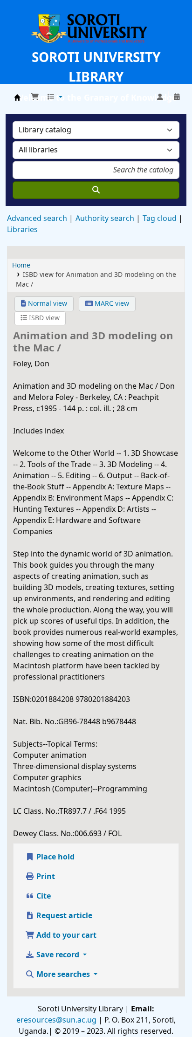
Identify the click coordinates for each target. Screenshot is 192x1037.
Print (44, 876)
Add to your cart (65, 935)
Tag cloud (160, 218)
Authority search (104, 218)
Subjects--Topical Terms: (55, 744)
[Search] (96, 190)
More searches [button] (63, 974)
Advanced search (37, 218)
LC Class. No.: (36, 811)
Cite (42, 896)
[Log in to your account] (160, 97)
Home (21, 265)
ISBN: (22, 699)
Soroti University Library (17, 97)
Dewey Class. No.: (44, 833)
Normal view (46, 304)
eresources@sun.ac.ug (56, 1020)
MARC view (111, 304)
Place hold (54, 857)
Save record (57, 955)
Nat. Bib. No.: (35, 722)
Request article (63, 915)
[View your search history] (177, 97)
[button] (35, 97)
